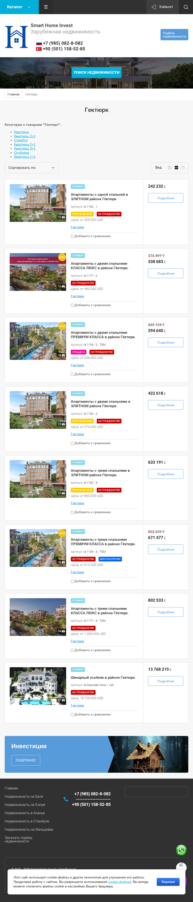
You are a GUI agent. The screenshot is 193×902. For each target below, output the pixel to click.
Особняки (21, 152)
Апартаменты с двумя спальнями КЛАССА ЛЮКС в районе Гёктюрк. (100, 265)
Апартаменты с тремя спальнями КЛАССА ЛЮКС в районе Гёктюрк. (100, 610)
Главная (11, 788)
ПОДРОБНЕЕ (26, 760)
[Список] (176, 167)
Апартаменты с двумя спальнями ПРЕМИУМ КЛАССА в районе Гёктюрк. (103, 334)
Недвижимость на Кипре (25, 805)
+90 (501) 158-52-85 (64, 49)
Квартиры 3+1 (25, 136)
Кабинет (166, 7)
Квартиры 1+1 (25, 156)
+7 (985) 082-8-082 (63, 43)
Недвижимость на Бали (24, 796)
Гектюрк (77, 227)
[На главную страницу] (16, 37)
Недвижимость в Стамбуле (27, 821)
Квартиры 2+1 (25, 144)
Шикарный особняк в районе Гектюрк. (103, 677)
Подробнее (165, 198)
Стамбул (21, 140)
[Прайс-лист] (183, 167)
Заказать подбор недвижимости (18, 839)
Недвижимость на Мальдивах (29, 829)
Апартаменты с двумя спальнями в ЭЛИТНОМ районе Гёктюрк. (100, 403)
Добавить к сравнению (92, 236)
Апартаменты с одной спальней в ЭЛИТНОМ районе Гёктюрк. (99, 196)
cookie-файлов (119, 882)
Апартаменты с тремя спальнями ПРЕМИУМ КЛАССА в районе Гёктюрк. (103, 541)
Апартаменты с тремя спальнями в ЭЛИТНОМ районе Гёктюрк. (100, 472)
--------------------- (93, 799)
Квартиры (21, 132)
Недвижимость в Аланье (25, 813)
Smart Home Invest (52, 25)
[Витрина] (170, 167)
